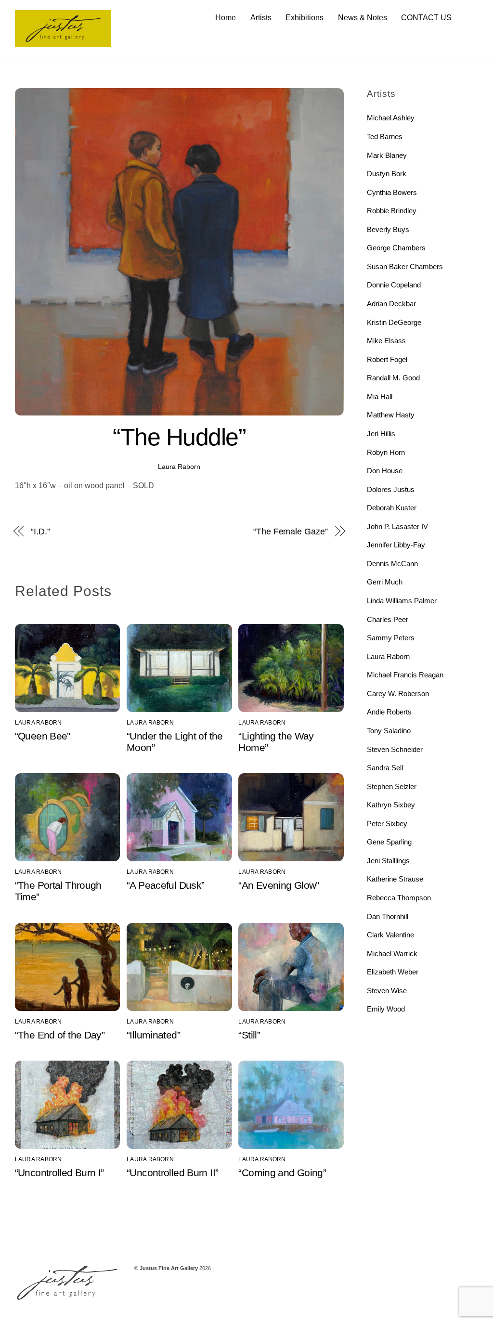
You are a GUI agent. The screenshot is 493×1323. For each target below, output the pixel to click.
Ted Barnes (384, 136)
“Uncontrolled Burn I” (59, 1172)
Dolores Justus (391, 489)
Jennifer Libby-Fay (396, 545)
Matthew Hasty (391, 415)
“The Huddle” (179, 437)
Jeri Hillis (381, 433)
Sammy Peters (391, 638)
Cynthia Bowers (392, 192)
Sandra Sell (385, 768)
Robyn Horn (386, 452)
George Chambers (396, 248)
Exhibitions (304, 17)
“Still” (249, 1034)
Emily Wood (386, 1009)
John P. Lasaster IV (397, 526)
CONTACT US (426, 17)
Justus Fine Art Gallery (169, 1268)
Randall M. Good (393, 378)
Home (225, 17)
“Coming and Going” (282, 1172)
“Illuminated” (153, 1034)
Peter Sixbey (387, 823)
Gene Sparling (389, 842)
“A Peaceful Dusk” (165, 885)
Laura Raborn (179, 466)
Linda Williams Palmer (402, 601)
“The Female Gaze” (290, 531)
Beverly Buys (388, 229)
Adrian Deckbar (391, 303)
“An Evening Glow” (278, 885)
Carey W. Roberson (398, 693)
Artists (261, 17)
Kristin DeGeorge (394, 322)
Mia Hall (379, 396)
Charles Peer (387, 619)
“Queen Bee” (42, 735)
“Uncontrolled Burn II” (172, 1172)
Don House (384, 471)
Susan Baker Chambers (405, 266)
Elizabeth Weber (392, 972)
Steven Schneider (395, 749)
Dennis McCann (392, 563)
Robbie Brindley (391, 211)
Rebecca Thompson (399, 898)
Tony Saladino (389, 730)
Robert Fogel (387, 359)
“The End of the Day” (60, 1034)
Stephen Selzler (391, 786)
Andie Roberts (389, 712)
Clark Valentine (390, 935)
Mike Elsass (386, 341)
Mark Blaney (387, 155)
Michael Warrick (392, 953)
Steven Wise (387, 990)
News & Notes (362, 17)
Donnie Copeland (394, 285)
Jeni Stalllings (388, 860)
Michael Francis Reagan (405, 675)
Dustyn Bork (386, 173)
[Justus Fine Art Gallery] (63, 42)
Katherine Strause (395, 879)
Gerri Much (384, 582)
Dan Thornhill (387, 916)
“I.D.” (40, 531)
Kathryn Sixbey (391, 805)
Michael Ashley (391, 118)
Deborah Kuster (391, 508)
